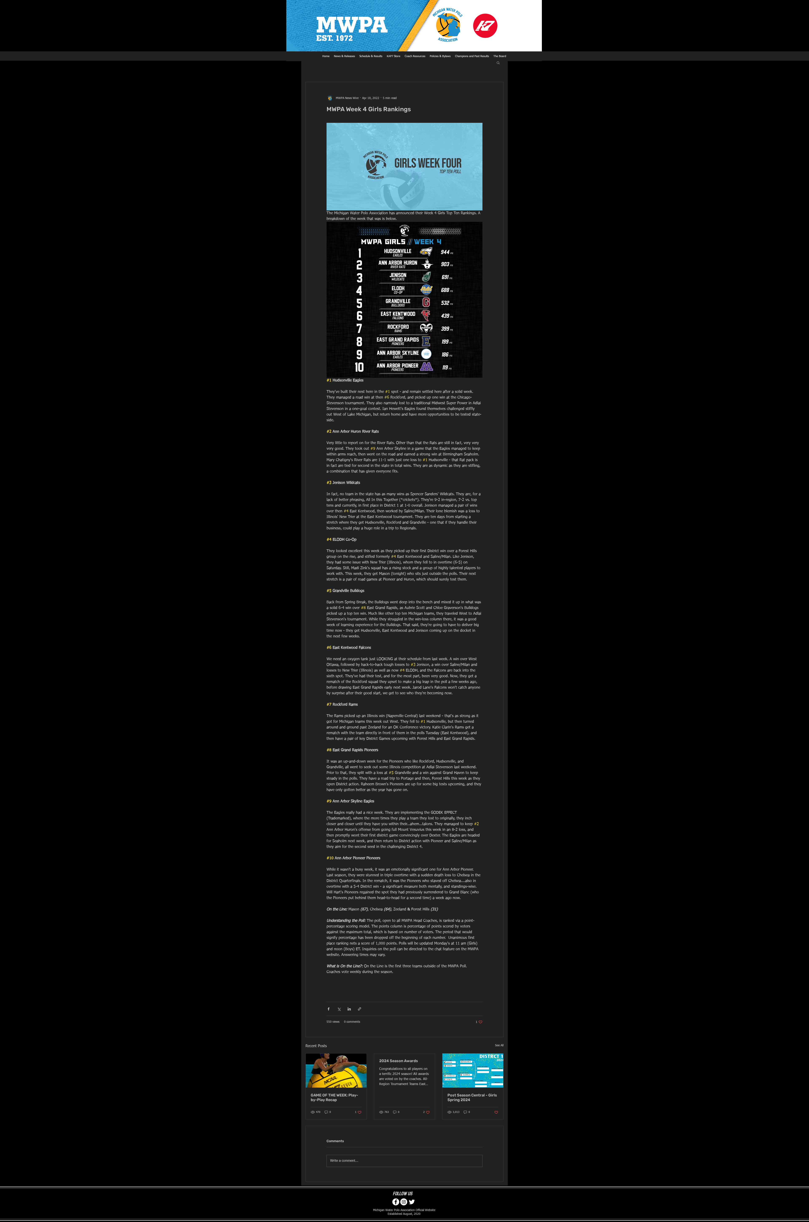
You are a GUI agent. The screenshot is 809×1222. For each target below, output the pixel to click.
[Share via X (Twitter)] (339, 1009)
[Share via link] (360, 1009)
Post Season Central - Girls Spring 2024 (472, 1097)
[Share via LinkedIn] (349, 1009)
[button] (498, 62)
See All (499, 1045)
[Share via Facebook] (329, 1009)
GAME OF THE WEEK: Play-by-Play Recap (334, 1097)
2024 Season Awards (398, 1061)
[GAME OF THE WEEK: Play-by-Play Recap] (336, 1070)
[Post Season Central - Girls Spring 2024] (472, 1070)
